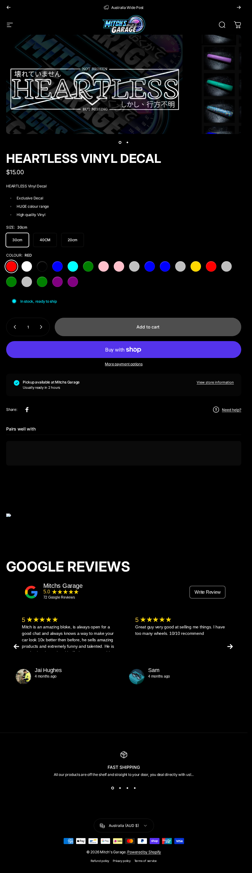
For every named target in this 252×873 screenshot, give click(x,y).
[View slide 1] (112, 788)
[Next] (239, 7)
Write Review (207, 592)
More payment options (123, 364)
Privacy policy (122, 861)
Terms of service (145, 861)
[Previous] (8, 7)
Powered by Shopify (144, 852)
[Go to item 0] (120, 142)
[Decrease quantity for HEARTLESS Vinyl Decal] (13, 327)
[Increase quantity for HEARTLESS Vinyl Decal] (42, 327)
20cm (72, 240)
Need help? (231, 409)
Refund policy (100, 861)
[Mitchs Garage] (31, 592)
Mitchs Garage (63, 585)
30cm (17, 240)
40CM (45, 240)
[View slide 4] (135, 788)
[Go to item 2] (127, 142)
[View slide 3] (127, 788)
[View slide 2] (120, 788)
